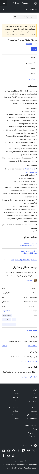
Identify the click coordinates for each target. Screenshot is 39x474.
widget (5, 324)
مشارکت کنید (14, 407)
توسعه (32, 73)
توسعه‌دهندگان (32, 415)
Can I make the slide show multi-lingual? (29, 252)
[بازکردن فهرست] (3, 3)
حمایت (15, 415)
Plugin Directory (31, 9)
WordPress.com (30, 425)
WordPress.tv (31, 418)
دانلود (34, 49)
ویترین (16, 390)
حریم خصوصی (32, 401)
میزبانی (34, 397)
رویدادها (16, 411)
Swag (15, 418)
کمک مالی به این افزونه (28, 377)
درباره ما (34, 390)
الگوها (16, 401)
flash (13, 320)
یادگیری (34, 407)
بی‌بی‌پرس (32, 433)
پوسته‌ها (16, 393)
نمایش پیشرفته (31, 330)
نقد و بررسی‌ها (30, 63)
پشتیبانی (32, 79)
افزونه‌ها (16, 397)
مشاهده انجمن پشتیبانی (29, 361)
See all (4, 346)
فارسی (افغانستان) (25, 446)
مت (34, 429)
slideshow (12, 324)
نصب (33, 68)
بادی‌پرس (32, 436)
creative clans (7, 315)
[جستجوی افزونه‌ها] (15, 17)
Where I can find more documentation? (28, 244)
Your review (32, 346)
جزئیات (32, 57)
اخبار (35, 393)
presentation (7, 320)
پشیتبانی (34, 411)
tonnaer (29, 44)
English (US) (6, 311)
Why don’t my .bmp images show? (24, 260)
